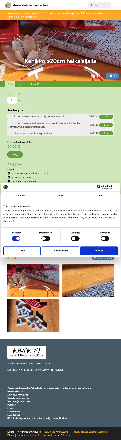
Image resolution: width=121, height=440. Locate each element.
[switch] (45, 238)
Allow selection (60, 250)
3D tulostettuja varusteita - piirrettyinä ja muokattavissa (72, 13)
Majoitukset (13, 415)
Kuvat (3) (35, 84)
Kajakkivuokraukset (17, 394)
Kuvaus (22, 84)
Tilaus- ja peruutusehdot (20, 435)
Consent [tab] (21, 195)
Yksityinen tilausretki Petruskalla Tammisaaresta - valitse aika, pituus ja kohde (49, 388)
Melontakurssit (15, 391)
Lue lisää (12, 369)
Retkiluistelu (14, 411)
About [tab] (100, 195)
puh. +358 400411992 (56, 431)
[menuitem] (99, 5)
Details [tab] (60, 195)
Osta (10, 84)
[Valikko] (116, 5)
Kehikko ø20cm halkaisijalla (22, 16)
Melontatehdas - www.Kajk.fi (22, 13)
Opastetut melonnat (18, 398)
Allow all (99, 250)
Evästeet (65, 435)
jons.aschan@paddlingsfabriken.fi (90, 431)
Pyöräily (11, 404)
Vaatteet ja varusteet (18, 401)
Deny (22, 250)
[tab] (60, 117)
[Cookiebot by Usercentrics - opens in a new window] (99, 187)
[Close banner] (117, 187)
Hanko (10, 408)
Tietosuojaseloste (47, 435)
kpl (20, 100)
